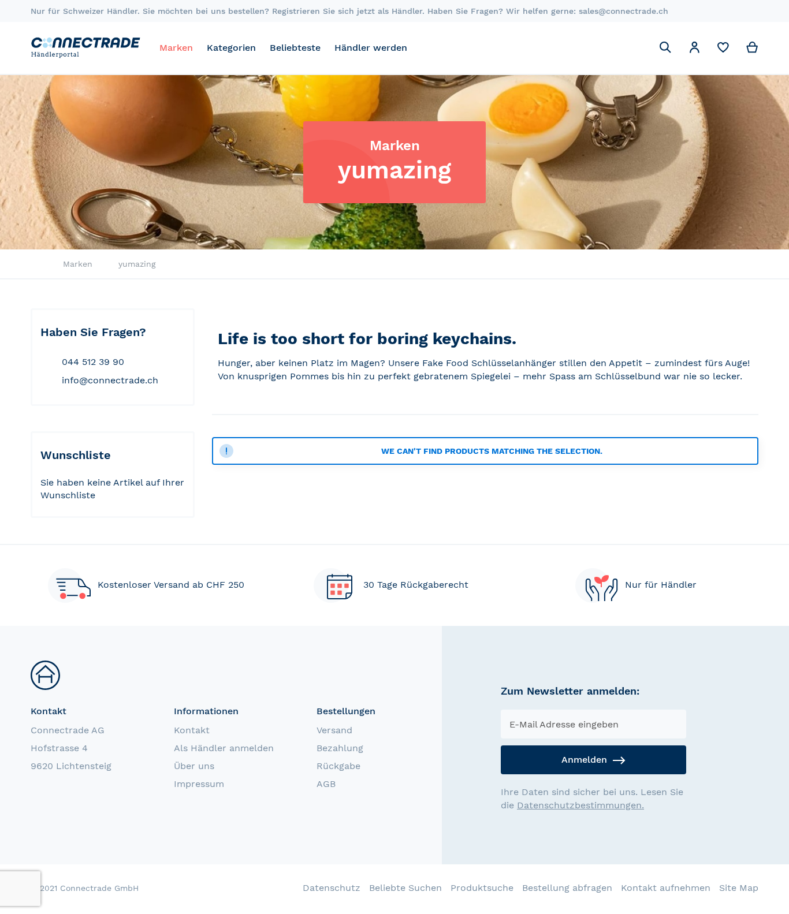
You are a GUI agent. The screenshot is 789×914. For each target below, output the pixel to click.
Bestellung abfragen (567, 887)
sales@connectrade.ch (623, 11)
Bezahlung (340, 748)
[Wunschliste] (723, 49)
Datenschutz (331, 887)
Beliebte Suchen (405, 887)
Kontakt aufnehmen (665, 887)
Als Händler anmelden (224, 748)
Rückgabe (338, 765)
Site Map (738, 887)
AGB (326, 783)
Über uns (194, 765)
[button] (694, 49)
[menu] (400, 47)
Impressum (199, 783)
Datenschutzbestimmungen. (580, 805)
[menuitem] (176, 47)
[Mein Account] (694, 49)
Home (34, 264)
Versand (334, 730)
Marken (77, 263)
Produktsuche (482, 887)
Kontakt (192, 730)
